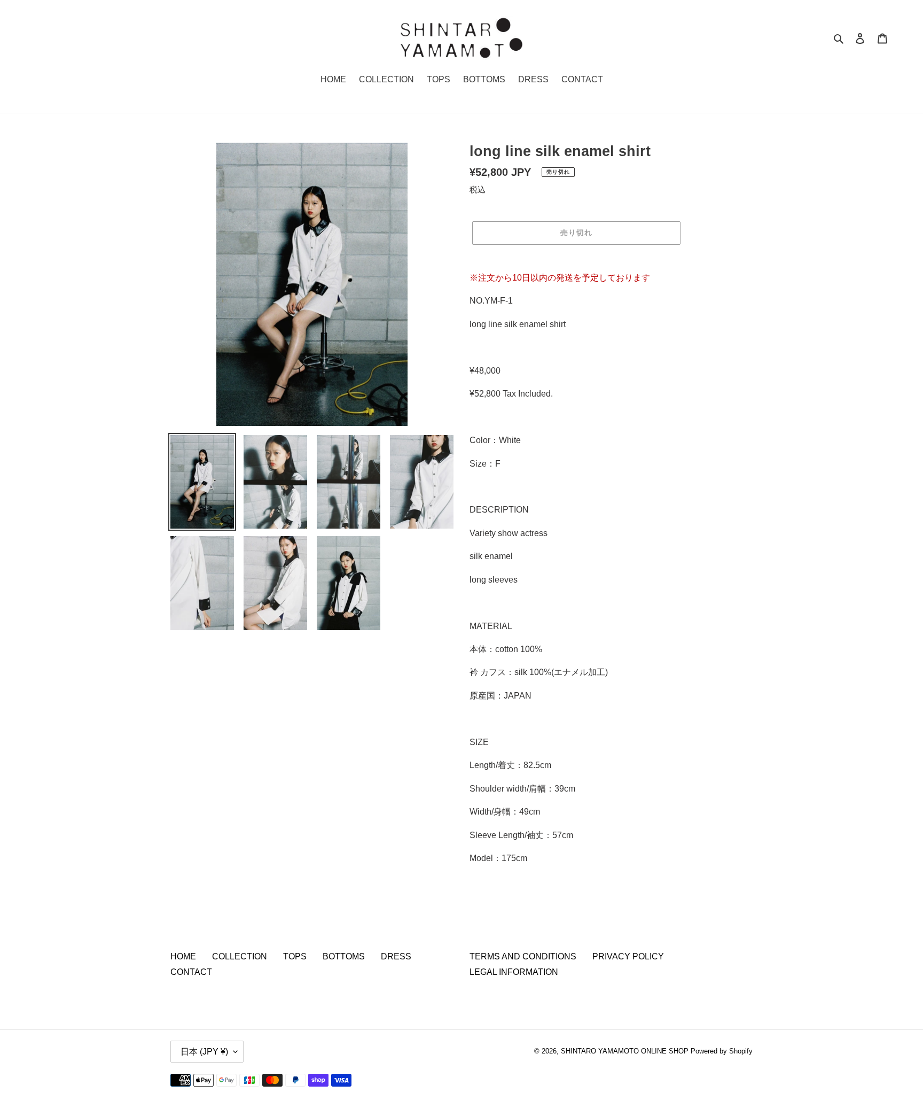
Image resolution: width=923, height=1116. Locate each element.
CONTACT (191, 971)
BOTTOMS (344, 956)
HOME (183, 956)
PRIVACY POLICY (628, 956)
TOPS (295, 956)
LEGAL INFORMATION (514, 971)
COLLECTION (239, 956)
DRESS (396, 956)
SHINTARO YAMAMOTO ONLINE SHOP (625, 1051)
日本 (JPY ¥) (204, 1051)
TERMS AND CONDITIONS (523, 956)
